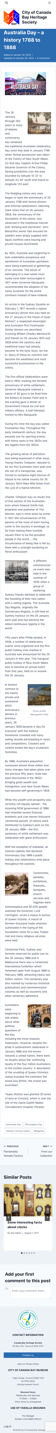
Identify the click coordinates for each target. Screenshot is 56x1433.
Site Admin (16, 1233)
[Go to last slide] (8, 1217)
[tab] (22, 1253)
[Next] (47, 1217)
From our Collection (46, 1151)
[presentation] (28, 1200)
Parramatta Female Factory (13, 1151)
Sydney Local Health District (28, 1419)
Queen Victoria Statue (18, 1131)
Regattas (39, 1131)
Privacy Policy (32, 1364)
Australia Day (13, 1124)
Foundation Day (33, 1124)
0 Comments (43, 58)
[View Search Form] (6, 3)
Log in (7, 1426)
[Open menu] (49, 2)
